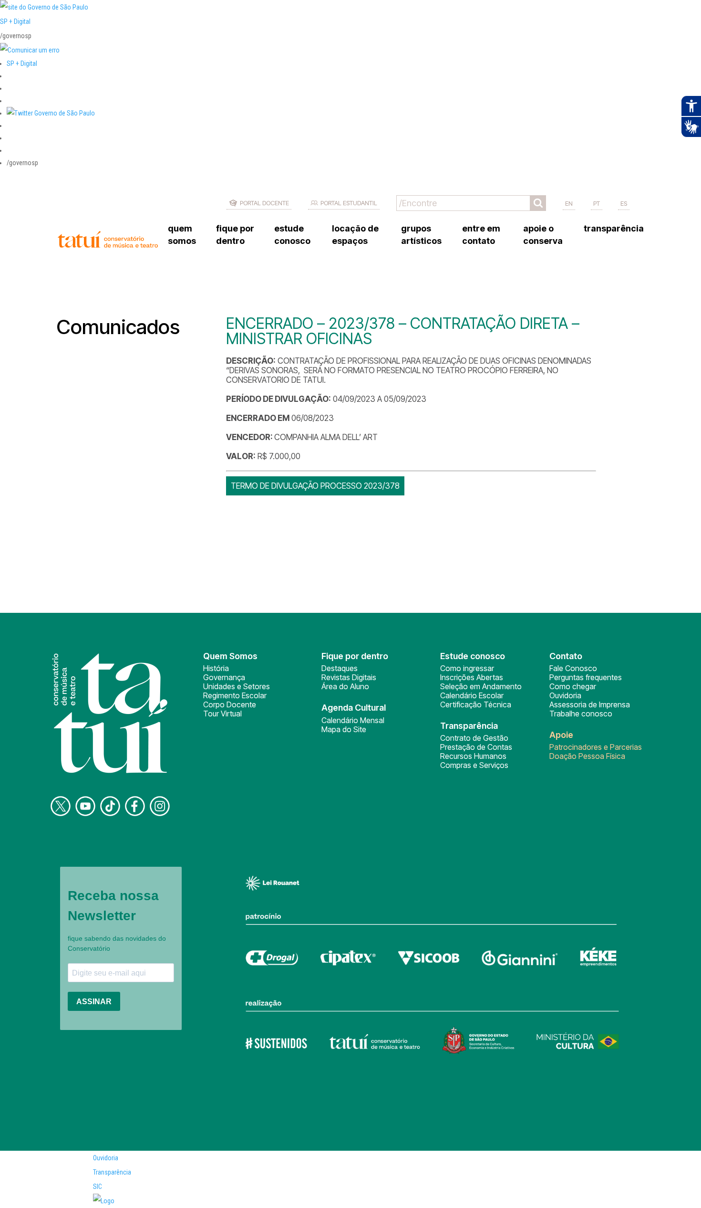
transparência (614, 228)
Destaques (339, 668)
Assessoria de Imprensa (589, 704)
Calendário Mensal (352, 720)
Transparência (112, 1172)
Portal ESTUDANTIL (348, 203)
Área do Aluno (345, 686)
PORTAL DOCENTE (264, 203)
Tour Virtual (222, 713)
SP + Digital (15, 21)
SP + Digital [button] (22, 63)
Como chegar (572, 686)
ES (623, 203)
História (216, 668)
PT (596, 203)
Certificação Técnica (475, 704)
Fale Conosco (573, 668)
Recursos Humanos (473, 756)
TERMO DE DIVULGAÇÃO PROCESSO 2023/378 (315, 486)
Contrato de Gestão (474, 738)
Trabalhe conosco (580, 713)
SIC (97, 1186)
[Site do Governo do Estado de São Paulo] (44, 7)
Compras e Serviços (474, 765)
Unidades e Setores (236, 686)
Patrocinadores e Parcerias (595, 747)
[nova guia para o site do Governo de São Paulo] (30, 50)
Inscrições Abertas (471, 677)
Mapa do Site (343, 729)
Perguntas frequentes (585, 677)
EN (569, 203)
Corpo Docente (229, 704)
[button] (51, 113)
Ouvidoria (565, 695)
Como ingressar (467, 668)
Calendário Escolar (472, 695)
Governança (224, 677)
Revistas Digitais (348, 677)
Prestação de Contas (476, 747)
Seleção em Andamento (481, 686)
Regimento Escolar (235, 695)
